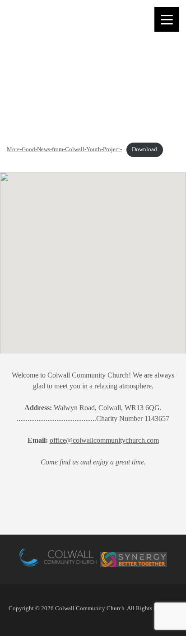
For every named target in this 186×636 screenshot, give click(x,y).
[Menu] (166, 19)
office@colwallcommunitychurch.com (104, 440)
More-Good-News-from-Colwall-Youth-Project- (64, 149)
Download (144, 149)
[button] (63, 291)
